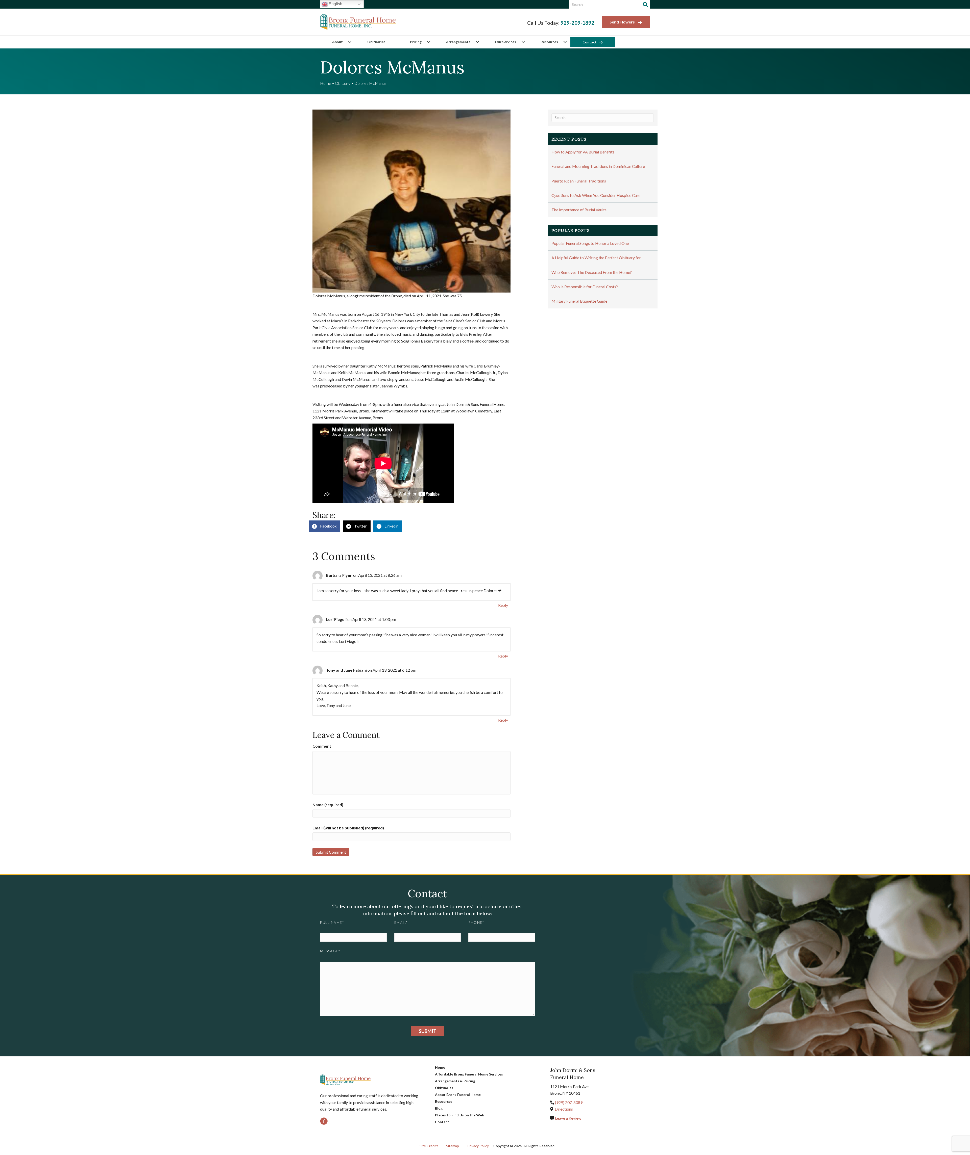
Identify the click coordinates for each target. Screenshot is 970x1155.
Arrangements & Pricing (455, 1081)
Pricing (416, 42)
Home (325, 83)
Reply (503, 605)
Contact (590, 42)
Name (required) (327, 804)
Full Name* (332, 922)
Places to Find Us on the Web (459, 1115)
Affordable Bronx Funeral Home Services (469, 1074)
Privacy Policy (478, 1146)
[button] (350, 42)
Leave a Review (567, 1118)
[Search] (645, 4)
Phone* (476, 922)
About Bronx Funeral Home (458, 1094)
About (337, 42)
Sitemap (452, 1146)
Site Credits (429, 1146)
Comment (321, 746)
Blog (439, 1108)
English (335, 4)
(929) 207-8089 (569, 1102)
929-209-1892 (577, 23)
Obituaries (376, 42)
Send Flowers (622, 21)
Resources (549, 42)
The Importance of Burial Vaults (579, 209)
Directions (564, 1109)
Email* (401, 922)
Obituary (342, 83)
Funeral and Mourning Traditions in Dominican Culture (598, 166)
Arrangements (458, 42)
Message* (330, 951)
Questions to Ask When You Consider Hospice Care (595, 195)
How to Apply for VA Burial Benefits (582, 151)
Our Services (505, 42)
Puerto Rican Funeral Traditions (578, 180)
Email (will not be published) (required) (348, 827)
